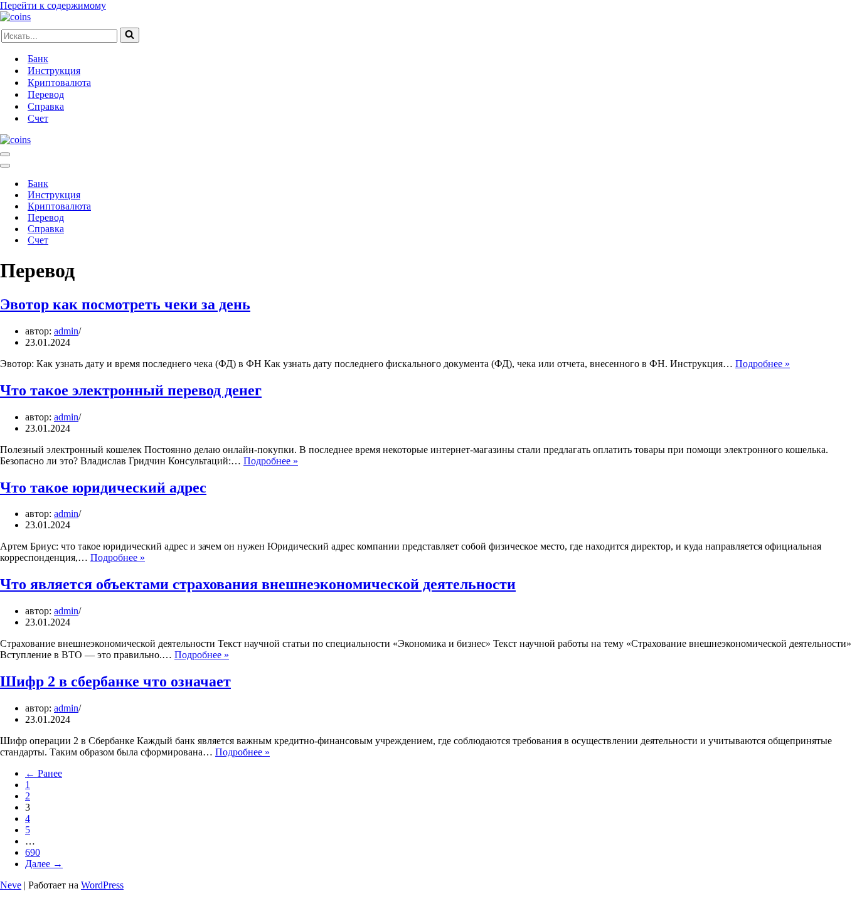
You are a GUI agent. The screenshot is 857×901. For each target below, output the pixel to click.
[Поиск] (129, 35)
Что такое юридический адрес (103, 487)
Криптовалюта (59, 82)
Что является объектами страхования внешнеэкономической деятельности (258, 584)
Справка (46, 106)
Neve (10, 885)
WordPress (102, 885)
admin (66, 331)
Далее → (44, 863)
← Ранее (43, 773)
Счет (38, 118)
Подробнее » (762, 363)
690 (32, 852)
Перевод (46, 94)
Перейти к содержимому (53, 5)
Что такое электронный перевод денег (131, 390)
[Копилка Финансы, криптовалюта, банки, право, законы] (15, 16)
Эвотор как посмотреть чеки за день (125, 304)
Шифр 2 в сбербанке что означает (115, 681)
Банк (38, 58)
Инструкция (54, 70)
